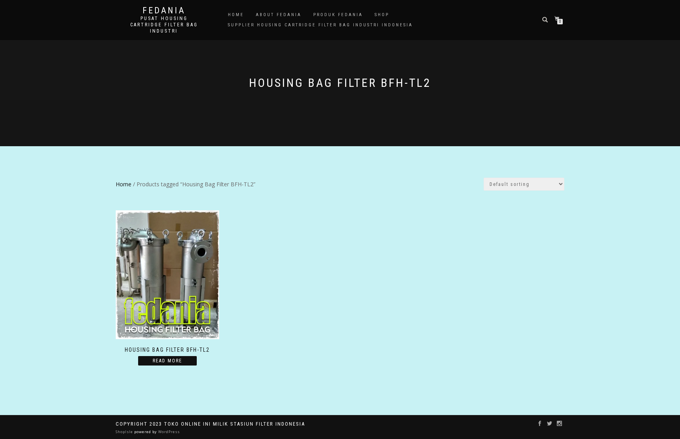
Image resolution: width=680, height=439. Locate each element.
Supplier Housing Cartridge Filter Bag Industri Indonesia (320, 25)
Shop (382, 14)
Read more (167, 361)
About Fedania (278, 14)
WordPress (168, 431)
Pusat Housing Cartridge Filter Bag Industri (164, 25)
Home (236, 14)
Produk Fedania (338, 14)
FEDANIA (163, 10)
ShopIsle (125, 431)
